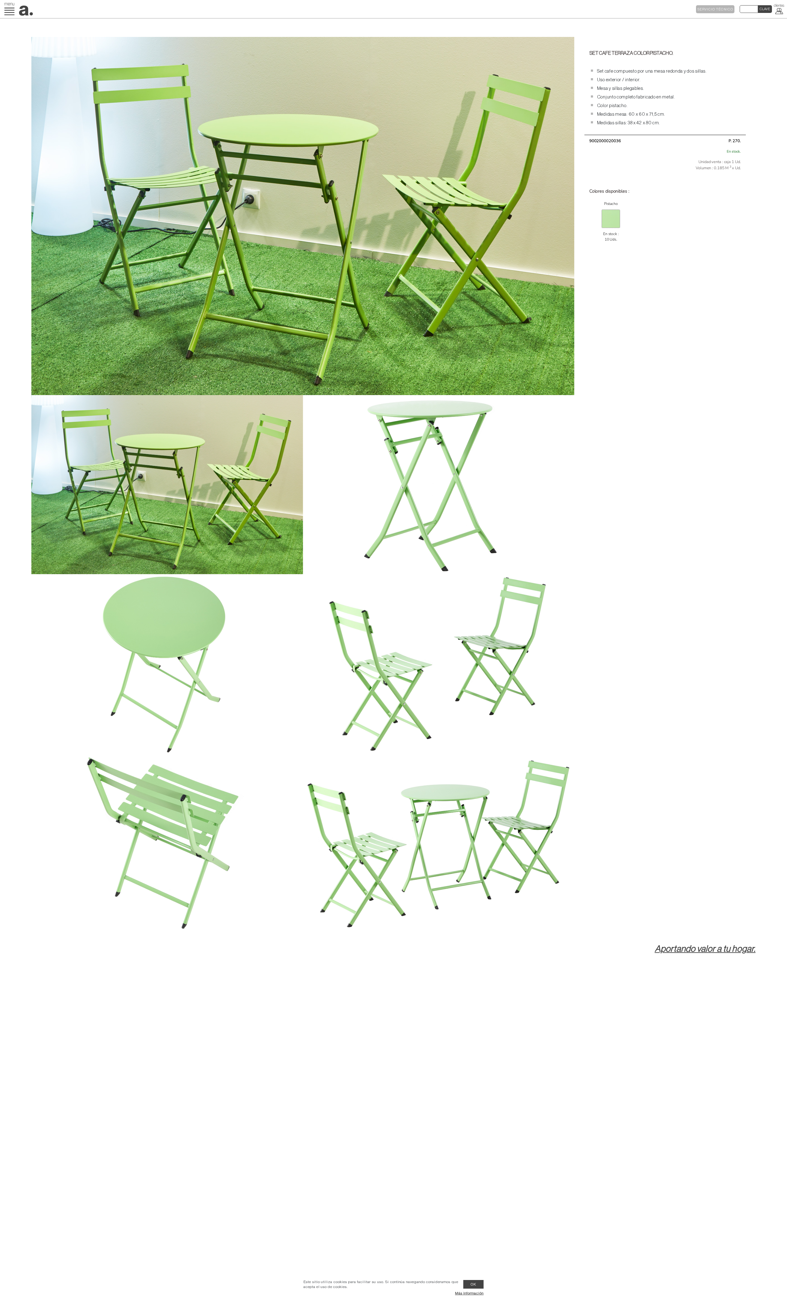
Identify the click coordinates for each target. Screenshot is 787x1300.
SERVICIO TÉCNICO (715, 9)
